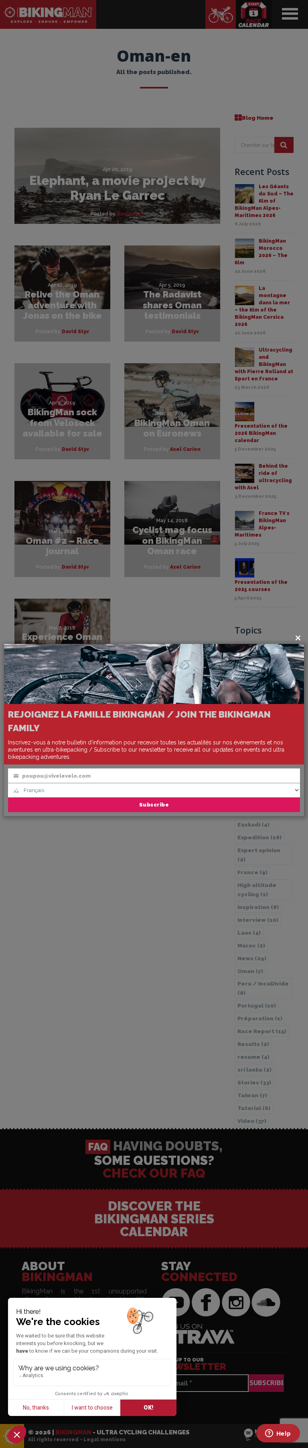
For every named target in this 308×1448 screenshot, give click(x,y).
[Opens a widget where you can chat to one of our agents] (278, 1434)
